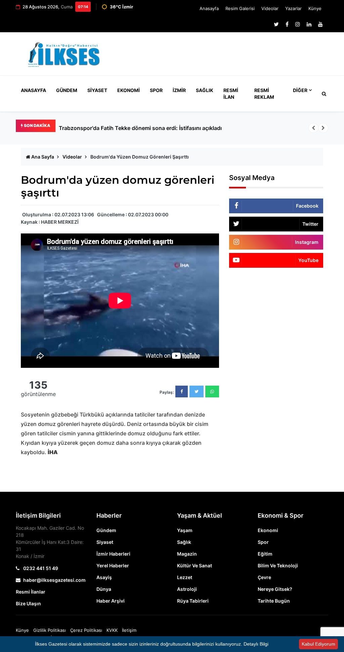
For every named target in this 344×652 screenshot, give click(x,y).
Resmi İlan (230, 93)
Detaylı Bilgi (256, 644)
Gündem (66, 90)
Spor (156, 90)
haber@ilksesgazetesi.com (54, 580)
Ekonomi (128, 90)
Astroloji (187, 589)
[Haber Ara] (322, 93)
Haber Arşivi (110, 601)
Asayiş (104, 577)
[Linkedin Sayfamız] (309, 24)
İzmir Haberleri (113, 554)
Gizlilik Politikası (49, 630)
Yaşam (184, 530)
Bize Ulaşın (28, 603)
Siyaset (97, 90)
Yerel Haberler (112, 565)
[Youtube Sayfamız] (320, 24)
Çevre (264, 577)
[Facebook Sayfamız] (287, 24)
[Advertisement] (226, 56)
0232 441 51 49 (40, 568)
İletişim (129, 630)
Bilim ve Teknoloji (278, 565)
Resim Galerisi (240, 8)
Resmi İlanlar (30, 592)
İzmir (179, 90)
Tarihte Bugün (274, 601)
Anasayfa (209, 8)
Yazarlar (293, 8)
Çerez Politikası (86, 630)
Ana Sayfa (42, 157)
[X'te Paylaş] (196, 392)
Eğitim (265, 554)
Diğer (300, 90)
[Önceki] (313, 128)
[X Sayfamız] (276, 24)
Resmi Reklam (264, 93)
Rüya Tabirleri (193, 601)
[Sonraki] (323, 128)
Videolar (269, 8)
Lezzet (184, 577)
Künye (314, 8)
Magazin (187, 554)
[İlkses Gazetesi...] (64, 53)
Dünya (103, 589)
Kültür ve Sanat (194, 565)
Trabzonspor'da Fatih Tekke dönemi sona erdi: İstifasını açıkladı (140, 128)
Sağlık (204, 90)
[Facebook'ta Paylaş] (181, 392)
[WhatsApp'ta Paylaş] (212, 392)
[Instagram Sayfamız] (297, 24)
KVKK (112, 630)
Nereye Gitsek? (275, 589)
